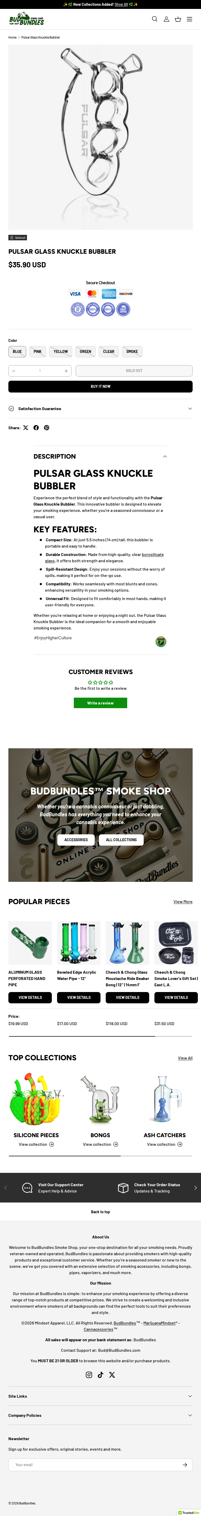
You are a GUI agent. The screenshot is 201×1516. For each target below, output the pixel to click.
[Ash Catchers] (164, 1099)
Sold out (134, 370)
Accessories (76, 839)
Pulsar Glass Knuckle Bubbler (40, 37)
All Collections (121, 839)
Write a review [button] (100, 702)
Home (12, 37)
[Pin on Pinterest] (46, 427)
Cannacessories (98, 1329)
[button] (178, 19)
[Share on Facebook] (36, 427)
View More (183, 901)
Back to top (100, 1212)
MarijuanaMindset (159, 1322)
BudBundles (125, 1322)
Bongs (100, 1135)
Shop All (128, 4)
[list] (100, 137)
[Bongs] (100, 1099)
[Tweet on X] (25, 427)
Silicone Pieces (36, 1135)
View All (185, 1057)
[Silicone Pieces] (36, 1099)
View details (30, 997)
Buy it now (100, 386)
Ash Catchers (165, 1135)
